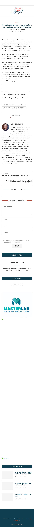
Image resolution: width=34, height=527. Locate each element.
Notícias (17, 22)
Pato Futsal (21, 107)
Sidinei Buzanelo (20, 29)
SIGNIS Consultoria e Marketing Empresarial (22, 519)
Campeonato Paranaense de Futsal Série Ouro (15, 104)
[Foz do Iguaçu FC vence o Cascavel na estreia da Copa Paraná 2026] (7, 475)
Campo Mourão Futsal (9, 107)
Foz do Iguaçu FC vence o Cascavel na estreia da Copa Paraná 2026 (23, 473)
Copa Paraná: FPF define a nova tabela (23, 495)
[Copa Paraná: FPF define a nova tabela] (7, 497)
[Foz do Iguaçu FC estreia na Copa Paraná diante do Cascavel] (7, 486)
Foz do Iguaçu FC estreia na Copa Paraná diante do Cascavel (23, 484)
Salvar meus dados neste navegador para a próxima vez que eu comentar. (16, 241)
